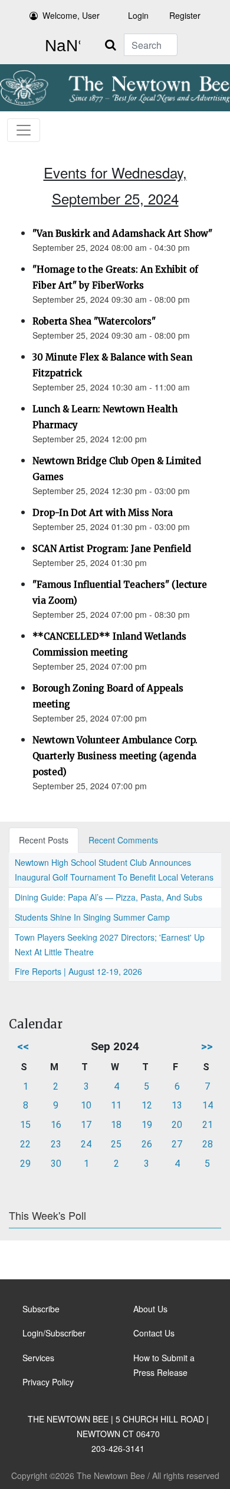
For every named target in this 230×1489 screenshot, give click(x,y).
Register (185, 15)
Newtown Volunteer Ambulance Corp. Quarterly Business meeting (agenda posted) (115, 755)
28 (207, 1144)
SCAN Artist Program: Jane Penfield (111, 548)
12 (147, 1105)
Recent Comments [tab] (123, 840)
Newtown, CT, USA (60, 46)
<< (23, 1046)
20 (177, 1124)
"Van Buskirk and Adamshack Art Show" (122, 233)
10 (86, 1105)
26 (147, 1144)
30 (56, 1163)
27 (177, 1144)
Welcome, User (71, 15)
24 (86, 1144)
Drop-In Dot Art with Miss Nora (102, 512)
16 (56, 1124)
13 (177, 1105)
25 (116, 1144)
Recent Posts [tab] (43, 840)
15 (25, 1124)
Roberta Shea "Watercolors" (94, 321)
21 (207, 1124)
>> (207, 1046)
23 (56, 1144)
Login (138, 15)
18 (116, 1124)
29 (25, 1163)
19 (147, 1124)
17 (86, 1124)
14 (207, 1105)
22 (25, 1144)
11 (116, 1105)
